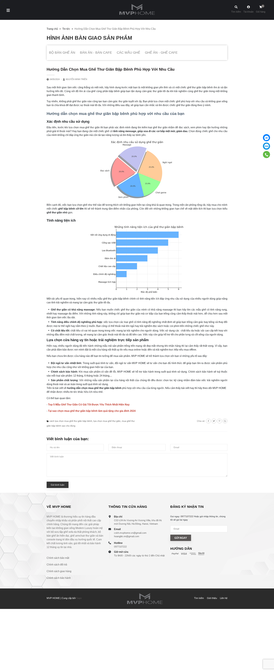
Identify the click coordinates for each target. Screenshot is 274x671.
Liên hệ (223, 598)
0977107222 (120, 546)
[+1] (225, 421)
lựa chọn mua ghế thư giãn (107, 421)
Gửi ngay (180, 538)
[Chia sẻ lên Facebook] (208, 421)
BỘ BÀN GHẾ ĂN (62, 52)
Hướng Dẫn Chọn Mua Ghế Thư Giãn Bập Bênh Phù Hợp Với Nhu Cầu (111, 69)
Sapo (79, 598)
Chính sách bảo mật (58, 558)
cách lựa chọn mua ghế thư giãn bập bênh (70, 421)
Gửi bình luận (57, 485)
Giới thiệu (212, 598)
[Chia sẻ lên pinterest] (219, 421)
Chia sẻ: (201, 421)
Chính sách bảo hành (59, 578)
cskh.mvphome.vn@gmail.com (130, 532)
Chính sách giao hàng (59, 571)
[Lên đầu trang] (268, 655)
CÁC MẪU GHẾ (128, 52)
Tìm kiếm (199, 598)
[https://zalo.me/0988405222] (266, 146)
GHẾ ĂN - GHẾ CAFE (161, 52)
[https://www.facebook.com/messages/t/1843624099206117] (266, 137)
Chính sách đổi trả (57, 564)
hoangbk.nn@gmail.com (126, 536)
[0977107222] (266, 154)
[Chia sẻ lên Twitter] (214, 421)
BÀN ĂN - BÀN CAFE (96, 52)
